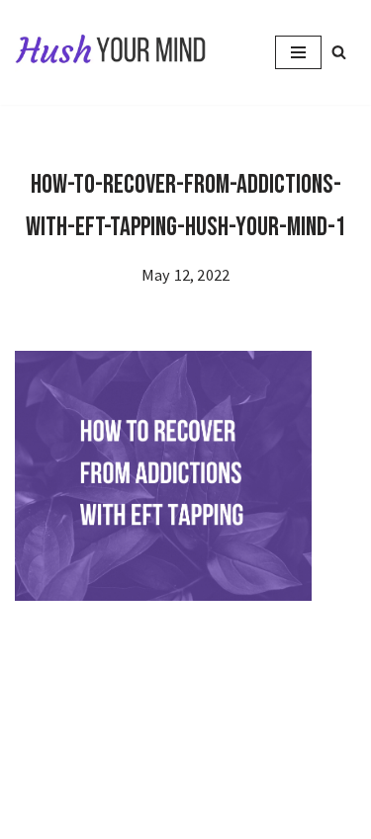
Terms (256, 782)
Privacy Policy (74, 782)
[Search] (338, 51)
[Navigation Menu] (298, 52)
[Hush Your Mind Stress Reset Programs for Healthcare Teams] (111, 52)
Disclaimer (180, 782)
